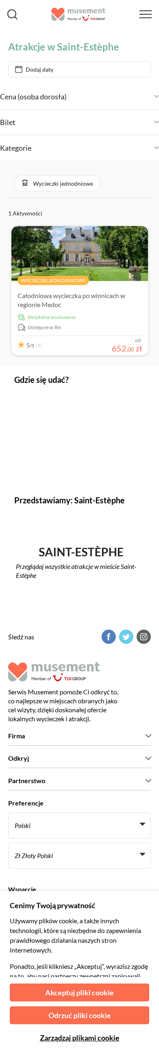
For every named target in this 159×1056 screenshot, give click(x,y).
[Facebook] (107, 637)
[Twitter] (125, 637)
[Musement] (78, 14)
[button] (57, 183)
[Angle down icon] (112, 96)
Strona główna (26, 34)
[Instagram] (143, 637)
